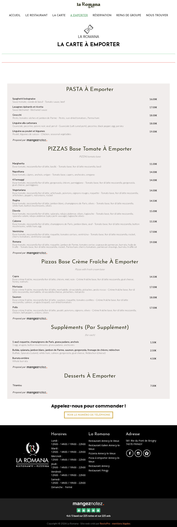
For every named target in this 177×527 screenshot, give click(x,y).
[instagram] (138, 455)
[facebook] (130, 455)
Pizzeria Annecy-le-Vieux (101, 453)
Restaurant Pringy (98, 470)
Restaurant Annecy (99, 466)
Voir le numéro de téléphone (88, 415)
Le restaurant (36, 15)
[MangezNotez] (147, 455)
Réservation (102, 15)
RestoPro (105, 523)
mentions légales (121, 523)
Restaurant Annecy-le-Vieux (103, 440)
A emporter (79, 15)
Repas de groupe (128, 15)
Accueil (15, 15)
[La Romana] (88, 503)
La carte (59, 15)
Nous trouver (157, 15)
